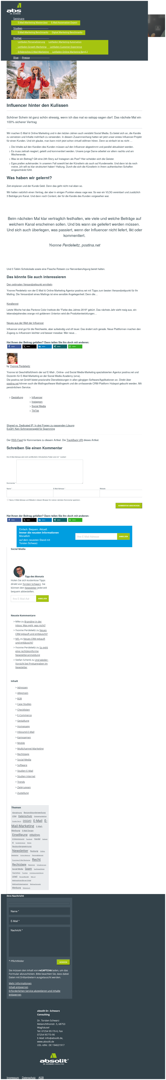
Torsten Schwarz (28, 543)
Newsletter (31, 587)
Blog (15, 57)
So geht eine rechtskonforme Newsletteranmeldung (31, 651)
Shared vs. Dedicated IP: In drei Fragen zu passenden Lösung (40, 425)
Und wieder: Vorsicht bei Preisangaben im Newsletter (31, 663)
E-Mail (37, 821)
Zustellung (23, 793)
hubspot (44, 839)
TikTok (35, 410)
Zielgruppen (24, 787)
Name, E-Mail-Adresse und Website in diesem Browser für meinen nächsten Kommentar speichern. (44, 500)
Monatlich (24, 536)
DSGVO (27, 821)
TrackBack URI (75, 440)
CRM (14, 816)
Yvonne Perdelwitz (20, 366)
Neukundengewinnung (22, 846)
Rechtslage (23, 754)
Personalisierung (37, 855)
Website (102, 488)
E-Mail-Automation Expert (64, 22)
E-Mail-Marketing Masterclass (33, 22)
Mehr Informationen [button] (20, 983)
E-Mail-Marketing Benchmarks (33, 32)
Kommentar (11, 483)
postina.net (13, 383)
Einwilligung (20, 835)
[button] (14, 346)
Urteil (14, 876)
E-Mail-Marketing (29, 823)
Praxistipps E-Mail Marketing (21, 860)
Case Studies (24, 704)
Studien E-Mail (25, 770)
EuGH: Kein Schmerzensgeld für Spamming (31, 428)
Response (31, 865)
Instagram (37, 401)
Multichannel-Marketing (30, 748)
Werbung (16, 887)
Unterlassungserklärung (36, 873)
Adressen (22, 687)
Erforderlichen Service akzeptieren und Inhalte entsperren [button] (34, 992)
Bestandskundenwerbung (35, 812)
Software (22, 765)
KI (13, 843)
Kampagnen (24, 737)
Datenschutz (25, 816)
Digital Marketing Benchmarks (67, 32)
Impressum (13, 1077)
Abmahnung (17, 812)
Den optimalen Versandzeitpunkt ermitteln (29, 284)
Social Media (39, 406)
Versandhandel (24, 877)
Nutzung (34, 851)
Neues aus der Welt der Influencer (25, 323)
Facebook (29, 839)
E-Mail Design (28, 830)
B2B (19, 698)
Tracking (25, 873)
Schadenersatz (41, 865)
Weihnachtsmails (35, 884)
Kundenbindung (20, 843)
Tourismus (16, 873)
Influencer (37, 397)
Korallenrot (12, 303)
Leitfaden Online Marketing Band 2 (70, 51)
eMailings (34, 834)
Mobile (21, 742)
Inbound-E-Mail (25, 731)
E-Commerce (24, 715)
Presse (26, 57)
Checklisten (23, 709)
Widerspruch (26, 888)
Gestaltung (17, 397)
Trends (21, 781)
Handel (37, 839)
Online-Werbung (25, 855)
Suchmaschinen (39, 869)
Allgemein (22, 693)
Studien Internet (26, 776)
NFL (17, 638)
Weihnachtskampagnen (20, 884)
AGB (41, 1077)
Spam (28, 868)
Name (9, 488)
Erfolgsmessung (18, 839)
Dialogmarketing (40, 816)
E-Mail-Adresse (59, 488)
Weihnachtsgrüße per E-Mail (21, 880)
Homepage (23, 726)
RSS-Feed (17, 440)
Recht (36, 859)
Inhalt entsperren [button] (18, 987)
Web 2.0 (33, 877)
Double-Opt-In (16, 821)
